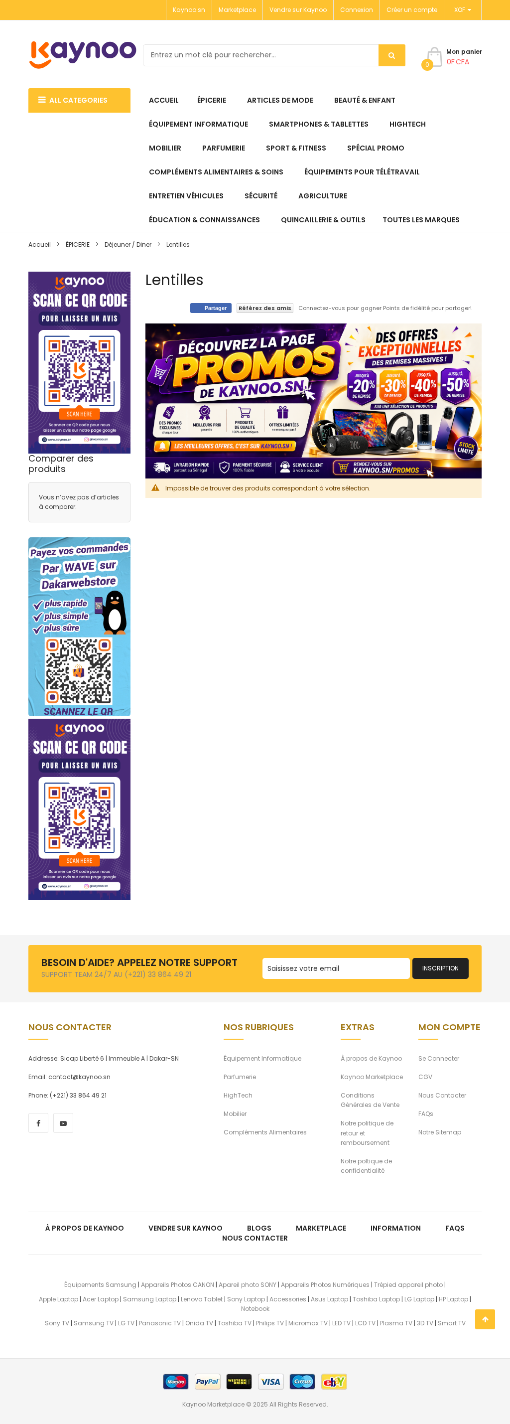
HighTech (238, 1095)
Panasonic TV (160, 1323)
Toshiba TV (235, 1323)
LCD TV (365, 1323)
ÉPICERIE (78, 244)
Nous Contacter (442, 1095)
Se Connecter (438, 1058)
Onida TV (199, 1323)
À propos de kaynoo (84, 1228)
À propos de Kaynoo (371, 1058)
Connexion (356, 9)
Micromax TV (308, 1323)
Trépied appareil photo (408, 1284)
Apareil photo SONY (247, 1284)
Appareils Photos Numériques (325, 1284)
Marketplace (237, 9)
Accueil (39, 244)
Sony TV (57, 1323)
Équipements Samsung (100, 1284)
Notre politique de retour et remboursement (367, 1132)
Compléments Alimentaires (265, 1132)
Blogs (259, 1228)
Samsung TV (94, 1323)
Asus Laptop (329, 1299)
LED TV (341, 1323)
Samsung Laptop (149, 1299)
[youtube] (63, 1123)
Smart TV (452, 1323)
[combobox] (274, 55)
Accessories (287, 1299)
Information (396, 1228)
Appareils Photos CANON (177, 1284)
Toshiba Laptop (376, 1299)
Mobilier (235, 1113)
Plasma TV (396, 1323)
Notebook (255, 1308)
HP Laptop (453, 1299)
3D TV (425, 1323)
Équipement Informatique (262, 1058)
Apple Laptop (58, 1299)
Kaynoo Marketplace (372, 1077)
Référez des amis (265, 308)
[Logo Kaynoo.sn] (83, 55)
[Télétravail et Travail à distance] (79, 626)
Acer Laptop (101, 1299)
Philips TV (270, 1323)
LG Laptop (419, 1299)
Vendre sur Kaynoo (298, 9)
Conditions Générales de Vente (370, 1100)
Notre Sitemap (439, 1132)
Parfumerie (240, 1077)
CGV (425, 1077)
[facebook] (38, 1123)
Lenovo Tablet (202, 1299)
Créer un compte (411, 9)
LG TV (126, 1323)
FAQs (425, 1113)
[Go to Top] (485, 1319)
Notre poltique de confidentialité (366, 1166)
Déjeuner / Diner (128, 244)
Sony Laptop (246, 1299)
